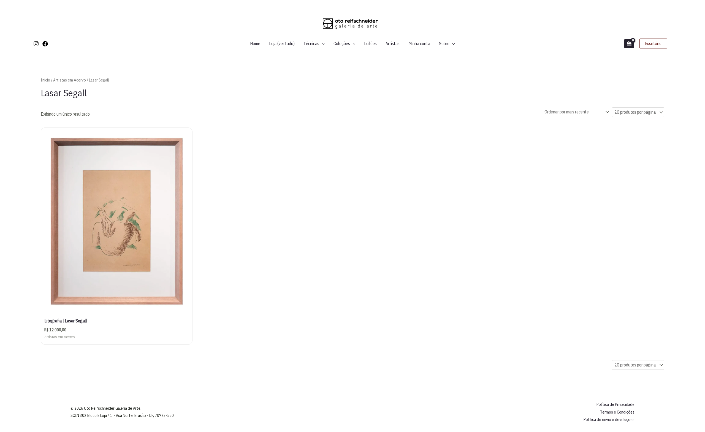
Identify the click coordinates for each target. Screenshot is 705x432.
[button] (322, 43)
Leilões (370, 43)
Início (45, 80)
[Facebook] (45, 44)
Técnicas (311, 43)
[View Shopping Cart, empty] (629, 43)
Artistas (393, 43)
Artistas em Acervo (69, 80)
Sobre (444, 43)
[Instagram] (36, 44)
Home (255, 43)
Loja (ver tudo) (282, 43)
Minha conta (419, 43)
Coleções (341, 43)
